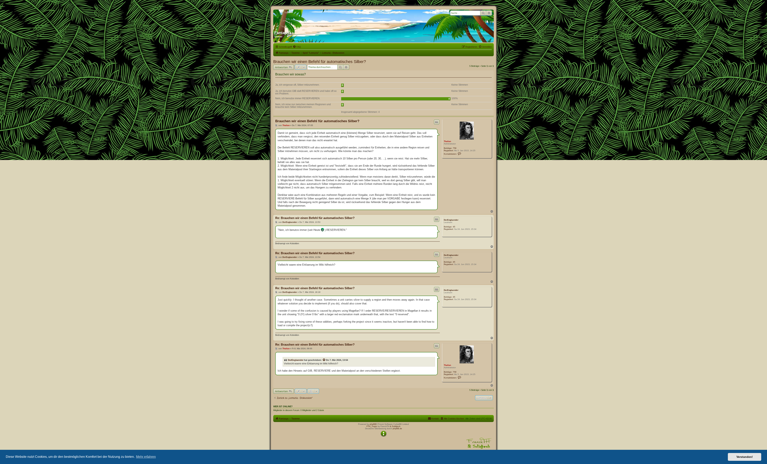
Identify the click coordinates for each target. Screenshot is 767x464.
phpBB (373, 424)
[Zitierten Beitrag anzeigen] (324, 360)
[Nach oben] (383, 434)
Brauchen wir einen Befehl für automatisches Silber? (319, 61)
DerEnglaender (451, 220)
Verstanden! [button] (744, 456)
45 (454, 227)
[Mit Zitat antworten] (436, 122)
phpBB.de (397, 428)
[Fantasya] (312, 19)
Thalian (447, 141)
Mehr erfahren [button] (146, 456)
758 (454, 148)
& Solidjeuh (395, 426)
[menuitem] (297, 46)
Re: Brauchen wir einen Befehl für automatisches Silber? (315, 218)
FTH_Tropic (372, 426)
